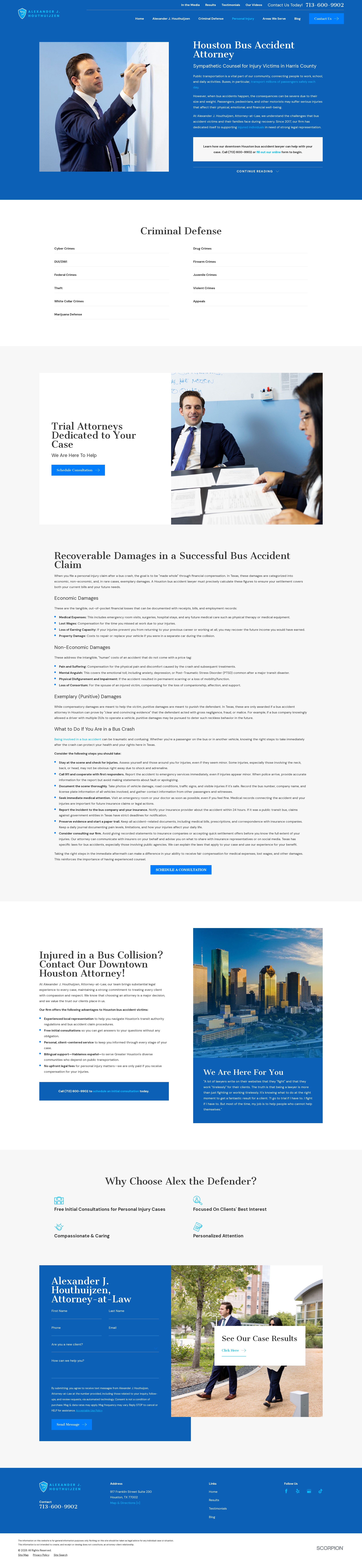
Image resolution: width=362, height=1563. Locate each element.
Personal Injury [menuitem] (243, 19)
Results (210, 5)
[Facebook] (286, 1491)
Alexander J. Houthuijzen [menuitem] (171, 19)
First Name (59, 1310)
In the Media (190, 5)
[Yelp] (298, 1491)
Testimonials (231, 5)
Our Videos (254, 5)
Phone (56, 1327)
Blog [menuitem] (297, 19)
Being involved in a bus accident (77, 739)
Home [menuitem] (139, 19)
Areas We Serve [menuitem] (274, 19)
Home (213, 1492)
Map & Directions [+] (125, 1503)
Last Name (116, 1310)
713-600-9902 (325, 5)
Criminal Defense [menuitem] (211, 19)
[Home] (39, 13)
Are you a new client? (67, 1344)
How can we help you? (67, 1360)
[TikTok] (320, 1491)
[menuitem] (23, 1555)
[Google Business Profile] (309, 1491)
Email (112, 1327)
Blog (212, 1517)
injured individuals (251, 127)
